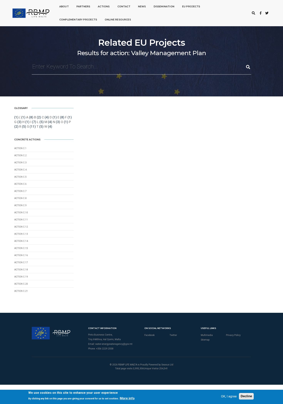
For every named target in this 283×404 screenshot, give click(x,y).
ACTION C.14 (21, 241)
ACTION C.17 (21, 262)
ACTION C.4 (20, 169)
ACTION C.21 (21, 291)
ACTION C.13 (21, 234)
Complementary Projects (78, 19)
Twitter (173, 335)
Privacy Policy (233, 335)
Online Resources (118, 19)
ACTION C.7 (20, 191)
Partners (83, 6)
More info (127, 398)
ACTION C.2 (20, 155)
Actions (104, 6)
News (142, 6)
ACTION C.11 (21, 219)
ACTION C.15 (21, 248)
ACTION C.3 (20, 162)
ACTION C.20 (21, 284)
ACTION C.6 (20, 184)
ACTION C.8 (20, 198)
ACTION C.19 (21, 276)
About (64, 6)
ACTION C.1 (20, 148)
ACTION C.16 (21, 255)
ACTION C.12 (21, 226)
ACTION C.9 (20, 205)
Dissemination (164, 6)
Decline (246, 396)
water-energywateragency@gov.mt (113, 344)
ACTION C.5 (20, 176)
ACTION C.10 (21, 212)
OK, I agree (229, 396)
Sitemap (205, 339)
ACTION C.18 (21, 269)
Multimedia (207, 335)
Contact (123, 6)
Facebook (149, 335)
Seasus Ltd (167, 364)
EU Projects (191, 6)
